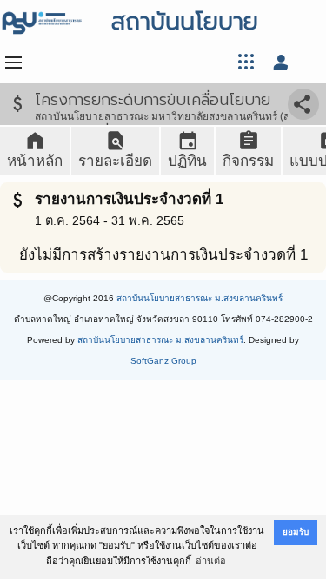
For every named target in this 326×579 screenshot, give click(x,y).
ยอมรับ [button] (296, 531)
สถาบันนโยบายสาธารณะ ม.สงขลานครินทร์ (199, 298)
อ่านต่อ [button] (211, 561)
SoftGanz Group (163, 360)
